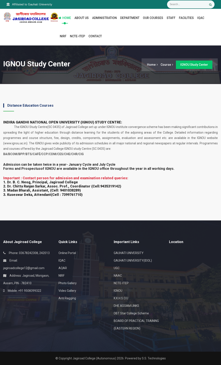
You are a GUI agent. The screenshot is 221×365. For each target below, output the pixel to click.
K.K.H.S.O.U (121, 298)
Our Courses (153, 18)
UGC (117, 268)
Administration (104, 18)
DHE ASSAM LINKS (126, 305)
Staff (171, 18)
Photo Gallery (67, 283)
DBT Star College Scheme (131, 313)
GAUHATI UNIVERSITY (129, 253)
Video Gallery (67, 290)
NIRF (63, 36)
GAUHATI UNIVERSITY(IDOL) (133, 260)
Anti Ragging (67, 298)
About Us (81, 18)
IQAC (200, 18)
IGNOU (118, 290)
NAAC (118, 275)
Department (129, 18)
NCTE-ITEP (77, 36)
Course (166, 64)
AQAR (62, 268)
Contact (95, 36)
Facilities (186, 18)
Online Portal (67, 253)
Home (66, 18)
